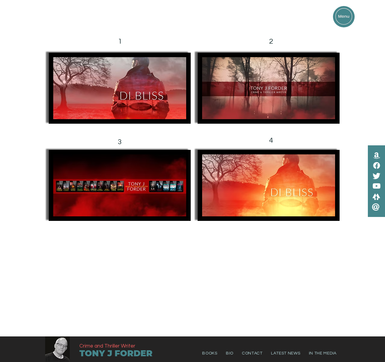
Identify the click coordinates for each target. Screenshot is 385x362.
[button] (343, 16)
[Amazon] (376, 155)
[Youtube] (376, 185)
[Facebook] (376, 165)
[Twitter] (376, 175)
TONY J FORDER (115, 353)
